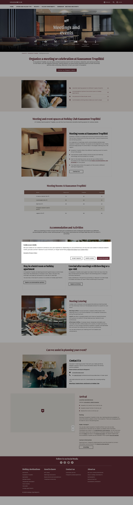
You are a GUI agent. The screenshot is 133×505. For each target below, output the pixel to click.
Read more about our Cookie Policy (77, 249)
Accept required (76, 258)
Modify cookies (90, 258)
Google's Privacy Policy (30, 253)
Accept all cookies (103, 258)
